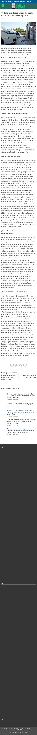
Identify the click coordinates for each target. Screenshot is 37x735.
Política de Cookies (28, 728)
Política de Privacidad (13, 728)
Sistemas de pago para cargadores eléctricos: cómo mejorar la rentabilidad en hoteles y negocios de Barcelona (20, 430)
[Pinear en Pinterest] (23, 365)
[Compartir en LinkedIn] (26, 365)
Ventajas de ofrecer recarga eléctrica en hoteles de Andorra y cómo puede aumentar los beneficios (20, 412)
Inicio (4, 728)
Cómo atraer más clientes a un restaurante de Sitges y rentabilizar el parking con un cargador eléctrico (21, 421)
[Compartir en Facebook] (13, 365)
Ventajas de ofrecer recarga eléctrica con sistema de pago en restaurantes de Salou (20, 404)
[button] (3, 5)
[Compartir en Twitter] (16, 365)
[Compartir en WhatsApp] (10, 365)
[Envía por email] (20, 365)
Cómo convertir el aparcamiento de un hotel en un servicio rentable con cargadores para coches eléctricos (21, 395)
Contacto (19, 730)
